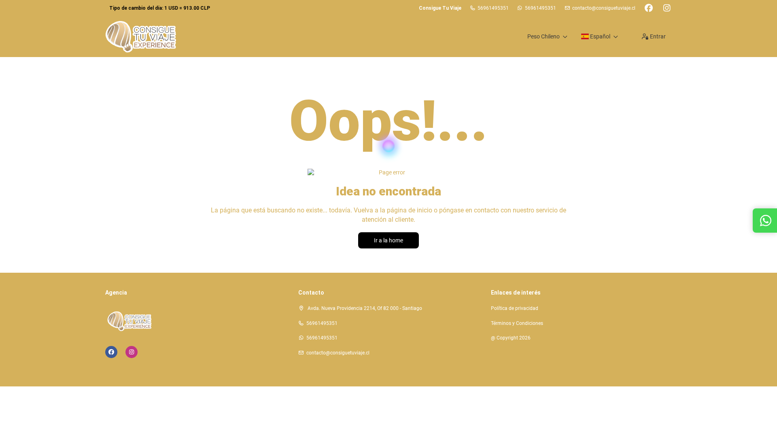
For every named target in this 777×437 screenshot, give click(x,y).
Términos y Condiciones (517, 323)
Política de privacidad (514, 308)
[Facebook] (648, 8)
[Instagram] (667, 8)
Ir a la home (388, 240)
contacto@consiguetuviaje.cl (603, 8)
